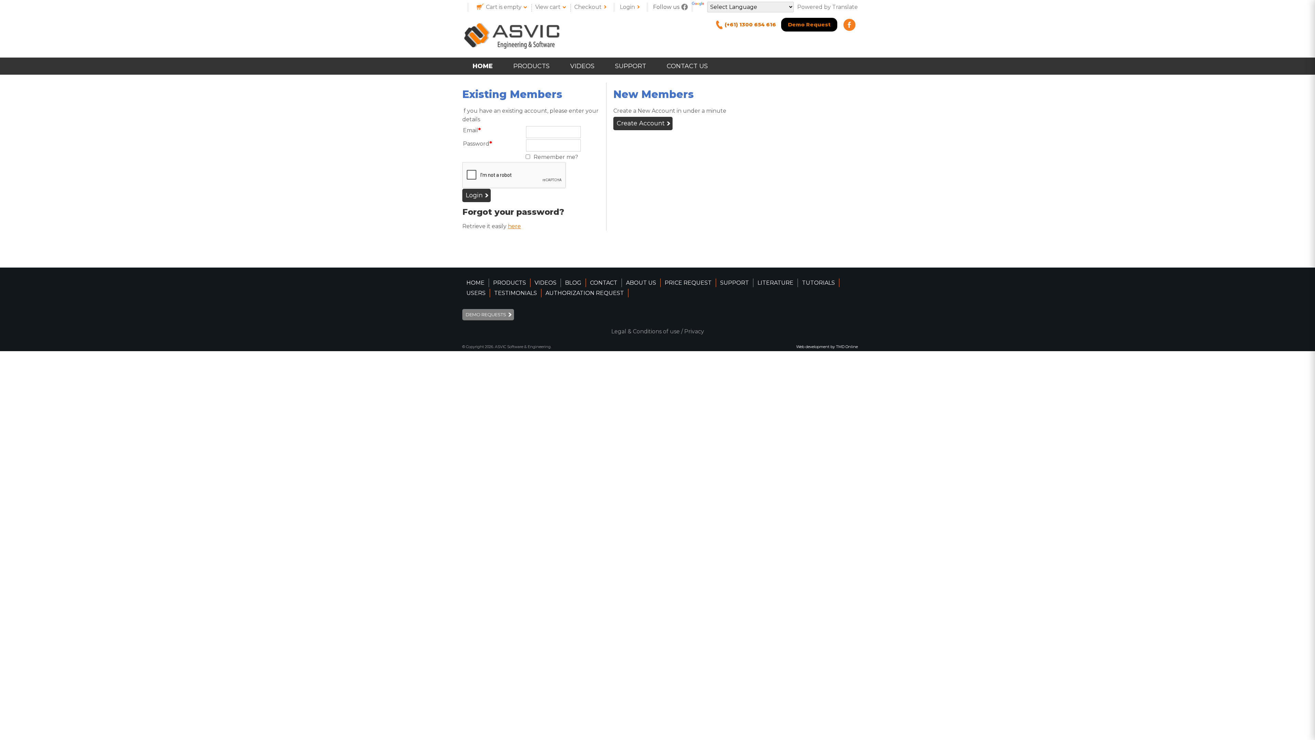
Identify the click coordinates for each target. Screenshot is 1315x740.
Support (630, 66)
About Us (641, 283)
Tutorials (818, 283)
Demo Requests (486, 314)
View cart (548, 7)
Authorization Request (585, 293)
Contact (603, 283)
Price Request (688, 283)
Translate (845, 7)
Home (483, 66)
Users (476, 293)
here (514, 226)
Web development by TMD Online (827, 346)
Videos (582, 66)
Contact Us (687, 66)
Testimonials (515, 293)
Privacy (694, 331)
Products (531, 66)
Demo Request (809, 24)
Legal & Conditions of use (645, 331)
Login (627, 7)
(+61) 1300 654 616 (750, 24)
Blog (573, 283)
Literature (775, 283)
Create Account (641, 123)
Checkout (588, 7)
